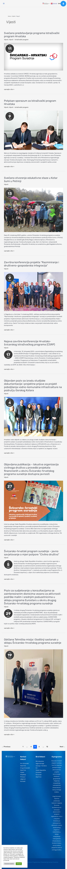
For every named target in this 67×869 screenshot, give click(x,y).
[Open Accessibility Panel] (63, 3)
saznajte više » (9, 89)
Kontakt (22, 781)
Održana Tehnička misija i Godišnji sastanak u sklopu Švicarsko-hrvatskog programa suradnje (32, 641)
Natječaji (23, 774)
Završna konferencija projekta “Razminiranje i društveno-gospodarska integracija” (31, 264)
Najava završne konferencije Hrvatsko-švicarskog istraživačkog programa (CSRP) (29, 343)
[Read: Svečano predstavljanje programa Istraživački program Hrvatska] (33, 56)
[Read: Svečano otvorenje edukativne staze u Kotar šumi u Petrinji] (33, 210)
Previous (6, 747)
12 (47, 747)
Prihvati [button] (19, 863)
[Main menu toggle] (4, 3)
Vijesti (6, 39)
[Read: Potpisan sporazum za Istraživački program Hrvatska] (33, 130)
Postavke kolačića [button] (9, 863)
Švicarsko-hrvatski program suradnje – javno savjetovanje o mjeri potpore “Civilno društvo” (31, 553)
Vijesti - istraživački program (18, 39)
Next (62, 747)
